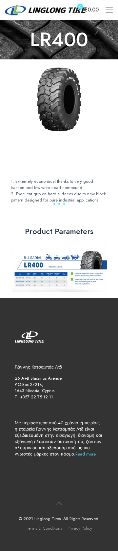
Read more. (86, 454)
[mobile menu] (109, 9)
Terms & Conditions (44, 528)
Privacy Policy (80, 528)
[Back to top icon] (59, 504)
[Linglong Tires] (46, 10)
